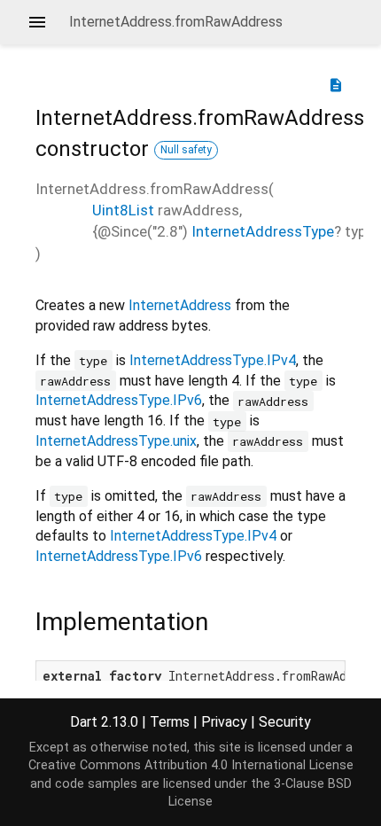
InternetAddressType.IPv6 (118, 400)
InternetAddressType (262, 231)
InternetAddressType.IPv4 (212, 360)
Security (285, 721)
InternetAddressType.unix (116, 440)
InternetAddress (179, 305)
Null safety (186, 150)
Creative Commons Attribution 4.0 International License (191, 765)
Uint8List (123, 210)
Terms (170, 721)
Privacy (224, 721)
